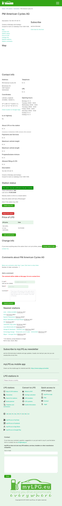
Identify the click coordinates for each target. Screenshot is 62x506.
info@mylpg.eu (22, 442)
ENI (4, 322)
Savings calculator (30, 395)
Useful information (30, 404)
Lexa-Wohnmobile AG (9, 327)
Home (3, 8)
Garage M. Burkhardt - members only (14, 329)
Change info (5, 37)
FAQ (45, 397)
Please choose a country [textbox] (11, 380)
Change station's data (49, 246)
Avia (4, 314)
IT (20, 414)
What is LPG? (29, 391)
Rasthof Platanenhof (9, 317)
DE (10, 414)
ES (23, 414)
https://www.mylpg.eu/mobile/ (40, 368)
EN (7, 414)
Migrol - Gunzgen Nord (10, 334)
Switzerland (16, 8)
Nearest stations (6, 39)
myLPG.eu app (48, 394)
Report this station (8, 213)
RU (26, 414)
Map (3, 29)
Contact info (5, 31)
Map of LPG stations (12, 391)
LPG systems (29, 401)
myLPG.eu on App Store (13, 426)
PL (13, 414)
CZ (28, 414)
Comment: (5, 290)
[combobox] (31, 380)
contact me (5, 248)
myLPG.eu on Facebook (13, 423)
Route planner (10, 401)
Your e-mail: (7, 450)
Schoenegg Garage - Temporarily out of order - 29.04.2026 (20, 332)
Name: (4, 286)
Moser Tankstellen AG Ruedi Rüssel (13, 319)
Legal (45, 404)
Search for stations (11, 398)
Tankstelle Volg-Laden (9, 324)
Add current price (9, 235)
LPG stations (9, 8)
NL (15, 414)
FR (18, 414)
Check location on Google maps (11, 109)
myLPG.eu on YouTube (12, 420)
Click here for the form (37, 29)
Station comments (7, 41)
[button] (13, 100)
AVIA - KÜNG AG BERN (10, 312)
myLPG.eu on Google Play (13, 430)
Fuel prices (9, 395)
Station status (6, 33)
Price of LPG (5, 35)
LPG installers (29, 398)
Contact (46, 401)
